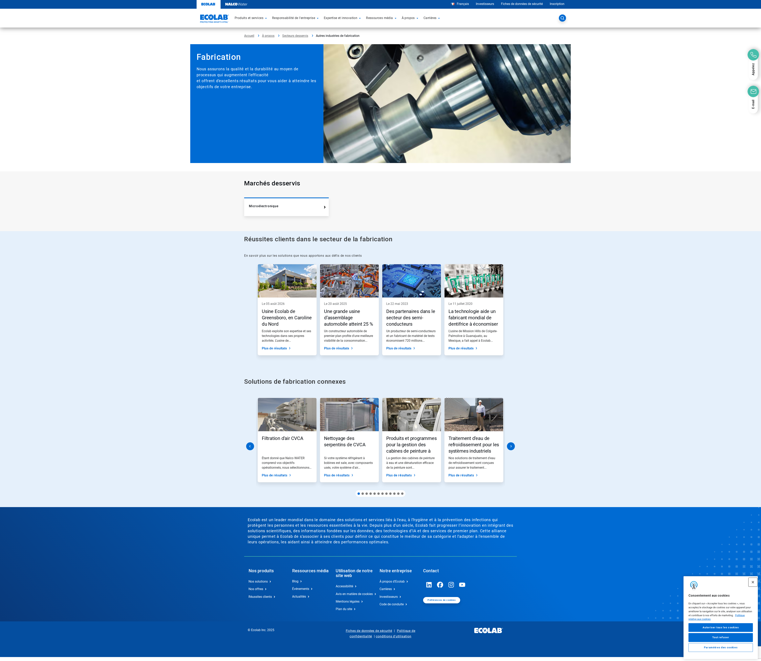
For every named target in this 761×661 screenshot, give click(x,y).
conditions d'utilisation (393, 636)
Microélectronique (263, 206)
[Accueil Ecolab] (214, 19)
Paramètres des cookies (720, 647)
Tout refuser (720, 637)
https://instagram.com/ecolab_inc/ (451, 585)
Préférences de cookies (441, 600)
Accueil (249, 36)
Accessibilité (344, 586)
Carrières (386, 589)
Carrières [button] (430, 18)
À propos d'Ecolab (392, 581)
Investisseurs (485, 4)
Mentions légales (347, 601)
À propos (268, 36)
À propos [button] (408, 18)
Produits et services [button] (249, 18)
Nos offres (256, 589)
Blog (295, 581)
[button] (266, 18)
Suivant (511, 446)
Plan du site (344, 609)
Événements (300, 589)
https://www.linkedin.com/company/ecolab (429, 585)
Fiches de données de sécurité (522, 4)
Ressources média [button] (379, 18)
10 (394, 493)
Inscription (557, 4)
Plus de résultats (274, 348)
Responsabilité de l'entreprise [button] (293, 18)
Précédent (250, 446)
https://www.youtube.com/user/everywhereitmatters (462, 585)
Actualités (299, 596)
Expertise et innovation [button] (340, 18)
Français (463, 4)
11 (398, 493)
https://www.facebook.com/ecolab (440, 585)
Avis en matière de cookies (353, 594)
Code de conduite (392, 604)
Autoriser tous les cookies (721, 627)
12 (402, 493)
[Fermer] (753, 582)
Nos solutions (258, 581)
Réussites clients (260, 597)
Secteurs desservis (295, 36)
